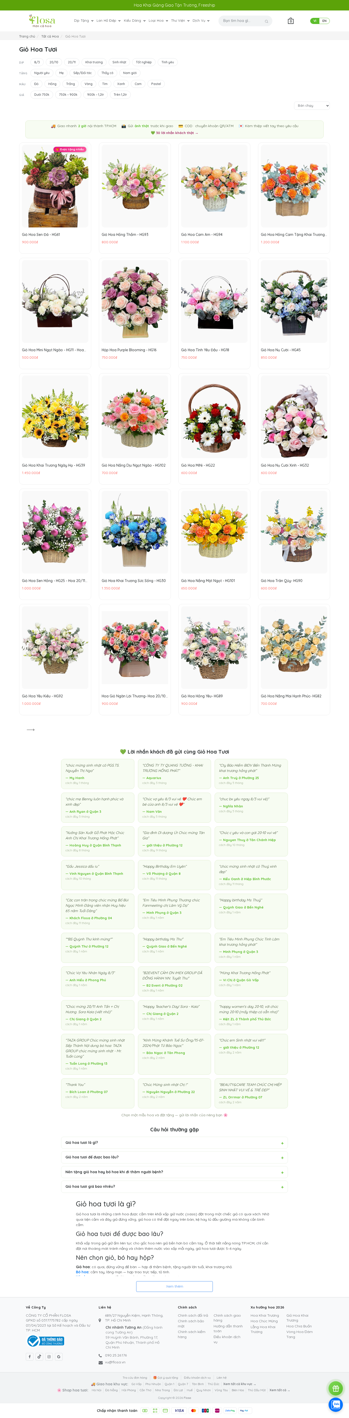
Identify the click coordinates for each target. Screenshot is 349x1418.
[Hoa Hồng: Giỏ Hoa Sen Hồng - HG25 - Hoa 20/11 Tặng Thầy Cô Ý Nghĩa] (55, 532)
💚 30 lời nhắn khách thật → (175, 132)
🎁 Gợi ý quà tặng (165, 1377)
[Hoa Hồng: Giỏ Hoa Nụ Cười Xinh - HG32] (294, 416)
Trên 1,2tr (120, 94)
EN (324, 21)
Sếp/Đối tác (82, 73)
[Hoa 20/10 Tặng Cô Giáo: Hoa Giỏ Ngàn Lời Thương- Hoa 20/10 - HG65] (135, 647)
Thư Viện (178, 20)
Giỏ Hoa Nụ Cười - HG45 (281, 350)
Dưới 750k (41, 94)
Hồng (52, 84)
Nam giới (130, 73)
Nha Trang (162, 1390)
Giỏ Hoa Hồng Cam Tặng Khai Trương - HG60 (294, 234)
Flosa (187, 1398)
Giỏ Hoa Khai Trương (297, 1318)
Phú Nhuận (153, 1384)
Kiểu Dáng (133, 20)
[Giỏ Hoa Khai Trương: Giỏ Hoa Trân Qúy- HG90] (294, 532)
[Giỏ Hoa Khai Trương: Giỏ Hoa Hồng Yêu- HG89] (214, 647)
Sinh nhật (119, 62)
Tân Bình (198, 1384)
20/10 (54, 62)
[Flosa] (42, 19)
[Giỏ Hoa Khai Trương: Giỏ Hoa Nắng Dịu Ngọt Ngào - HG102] (135, 416)
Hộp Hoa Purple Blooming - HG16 (129, 350)
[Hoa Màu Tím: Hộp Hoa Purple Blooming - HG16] (135, 301)
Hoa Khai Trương (265, 1315)
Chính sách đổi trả (193, 1315)
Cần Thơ (145, 1390)
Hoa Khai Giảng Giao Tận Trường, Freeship (174, 5)
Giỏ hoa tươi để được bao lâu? (92, 1157)
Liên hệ (222, 1377)
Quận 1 (169, 1384)
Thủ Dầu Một (257, 1390)
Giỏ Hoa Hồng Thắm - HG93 (125, 234)
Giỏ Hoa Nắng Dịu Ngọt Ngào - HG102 (134, 465)
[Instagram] (49, 1357)
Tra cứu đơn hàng (135, 1377)
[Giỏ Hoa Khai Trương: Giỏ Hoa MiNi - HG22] (214, 416)
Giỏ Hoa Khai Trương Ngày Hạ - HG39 (53, 465)
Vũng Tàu (221, 1390)
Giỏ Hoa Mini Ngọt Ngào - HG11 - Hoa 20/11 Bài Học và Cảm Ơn (53, 350)
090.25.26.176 (116, 1355)
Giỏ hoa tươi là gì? (81, 1142)
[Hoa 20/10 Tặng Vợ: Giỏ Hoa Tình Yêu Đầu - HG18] (214, 301)
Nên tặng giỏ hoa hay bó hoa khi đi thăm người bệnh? (114, 1172)
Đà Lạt (178, 1390)
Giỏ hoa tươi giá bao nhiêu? (90, 1186)
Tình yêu (167, 62)
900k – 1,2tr (95, 94)
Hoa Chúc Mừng (264, 1321)
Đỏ (36, 84)
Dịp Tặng (82, 20)
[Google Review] (59, 1357)
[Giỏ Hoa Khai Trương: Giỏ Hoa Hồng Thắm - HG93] (135, 186)
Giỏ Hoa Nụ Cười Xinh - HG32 (285, 465)
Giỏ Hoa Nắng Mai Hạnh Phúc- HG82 (291, 696)
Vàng (88, 84)
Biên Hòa (238, 1390)
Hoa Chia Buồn (299, 1326)
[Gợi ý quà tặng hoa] (336, 1388)
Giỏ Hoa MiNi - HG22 (198, 465)
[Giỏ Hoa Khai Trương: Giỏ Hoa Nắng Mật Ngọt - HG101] (214, 532)
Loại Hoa (157, 20)
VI (314, 21)
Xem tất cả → (280, 1390)
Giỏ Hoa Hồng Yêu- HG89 (202, 696)
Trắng (70, 84)
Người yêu (42, 73)
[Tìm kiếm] (266, 21)
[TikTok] (39, 1357)
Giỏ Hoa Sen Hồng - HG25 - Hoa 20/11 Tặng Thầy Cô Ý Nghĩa (53, 580)
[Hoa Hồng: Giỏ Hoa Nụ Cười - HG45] (294, 301)
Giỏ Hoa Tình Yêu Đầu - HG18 (205, 350)
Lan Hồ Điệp (107, 20)
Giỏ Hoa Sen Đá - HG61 (41, 234)
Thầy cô (107, 73)
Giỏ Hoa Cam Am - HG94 (202, 234)
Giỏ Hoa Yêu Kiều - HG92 (42, 696)
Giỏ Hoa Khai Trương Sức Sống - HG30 (134, 580)
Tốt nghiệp (144, 62)
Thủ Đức (213, 1384)
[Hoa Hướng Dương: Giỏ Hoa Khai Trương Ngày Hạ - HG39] (55, 416)
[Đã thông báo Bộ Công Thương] (45, 1340)
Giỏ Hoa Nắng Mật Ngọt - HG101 (208, 580)
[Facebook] (29, 1357)
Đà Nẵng (111, 1390)
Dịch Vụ (199, 20)
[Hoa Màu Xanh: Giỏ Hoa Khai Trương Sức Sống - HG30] (135, 532)
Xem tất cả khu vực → (239, 1384)
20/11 (72, 62)
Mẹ (61, 73)
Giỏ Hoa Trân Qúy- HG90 (282, 580)
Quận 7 (183, 1384)
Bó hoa (82, 1272)
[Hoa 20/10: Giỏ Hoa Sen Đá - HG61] (55, 186)
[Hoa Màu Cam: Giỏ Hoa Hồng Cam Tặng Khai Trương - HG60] (294, 186)
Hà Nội (96, 1390)
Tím (105, 84)
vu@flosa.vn (115, 1362)
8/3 (37, 62)
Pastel (156, 84)
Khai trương (94, 62)
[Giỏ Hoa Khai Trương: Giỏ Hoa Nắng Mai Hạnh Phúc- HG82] (294, 647)
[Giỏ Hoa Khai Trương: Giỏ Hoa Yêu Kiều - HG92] (55, 647)
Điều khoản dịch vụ (197, 1377)
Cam (138, 84)
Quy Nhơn (203, 1390)
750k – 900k (68, 94)
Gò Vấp (137, 1384)
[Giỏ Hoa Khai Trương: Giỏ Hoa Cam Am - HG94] (214, 186)
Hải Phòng (129, 1390)
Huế (190, 1390)
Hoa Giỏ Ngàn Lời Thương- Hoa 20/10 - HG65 (135, 696)
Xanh (121, 84)
